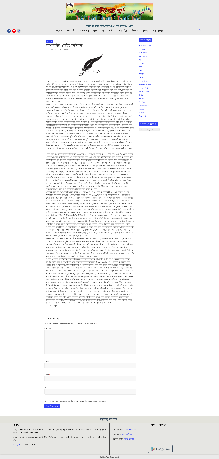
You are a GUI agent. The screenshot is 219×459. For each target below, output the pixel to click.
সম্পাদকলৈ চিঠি (143, 81)
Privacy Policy (18, 445)
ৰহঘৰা (145, 30)
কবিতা (111, 30)
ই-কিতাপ (142, 95)
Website (47, 388)
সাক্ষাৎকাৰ (84, 30)
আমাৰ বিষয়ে (158, 30)
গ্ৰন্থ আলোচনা (143, 56)
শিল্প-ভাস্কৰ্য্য (142, 116)
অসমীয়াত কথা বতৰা (129, 430)
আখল (140, 60)
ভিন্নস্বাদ (135, 30)
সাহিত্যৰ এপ (142, 49)
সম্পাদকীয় (71, 30)
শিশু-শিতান (142, 102)
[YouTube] (14, 31)
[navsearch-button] (201, 31)
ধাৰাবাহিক (123, 30)
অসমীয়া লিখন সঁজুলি (145, 46)
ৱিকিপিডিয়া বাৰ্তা (144, 106)
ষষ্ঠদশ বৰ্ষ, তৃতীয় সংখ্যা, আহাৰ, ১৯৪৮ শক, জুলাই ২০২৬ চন (109, 26)
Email (47, 375)
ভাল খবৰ (142, 109)
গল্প (103, 30)
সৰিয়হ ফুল (142, 113)
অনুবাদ (141, 77)
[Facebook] (9, 31)
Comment (48, 328)
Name (47, 361)
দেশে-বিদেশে (143, 53)
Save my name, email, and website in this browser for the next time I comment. (77, 401)
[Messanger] (19, 31)
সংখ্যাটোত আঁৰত (144, 92)
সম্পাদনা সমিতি (143, 88)
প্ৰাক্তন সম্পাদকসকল (145, 85)
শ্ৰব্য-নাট (141, 99)
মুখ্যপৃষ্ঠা (59, 30)
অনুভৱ (141, 70)
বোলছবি (141, 63)
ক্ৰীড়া (140, 67)
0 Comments (65, 49)
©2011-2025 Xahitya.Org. (109, 457)
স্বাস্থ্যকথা (141, 74)
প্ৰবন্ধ (95, 30)
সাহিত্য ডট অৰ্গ (127, 434)
